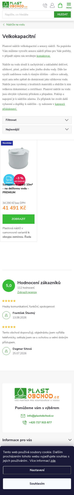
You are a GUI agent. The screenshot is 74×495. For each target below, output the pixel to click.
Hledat (62, 14)
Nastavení (37, 470)
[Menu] (69, 5)
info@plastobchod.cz (40, 416)
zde (53, 461)
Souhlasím (37, 483)
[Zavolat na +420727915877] (45, 5)
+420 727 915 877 (40, 422)
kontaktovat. (44, 55)
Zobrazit (18, 219)
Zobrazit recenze (27, 292)
